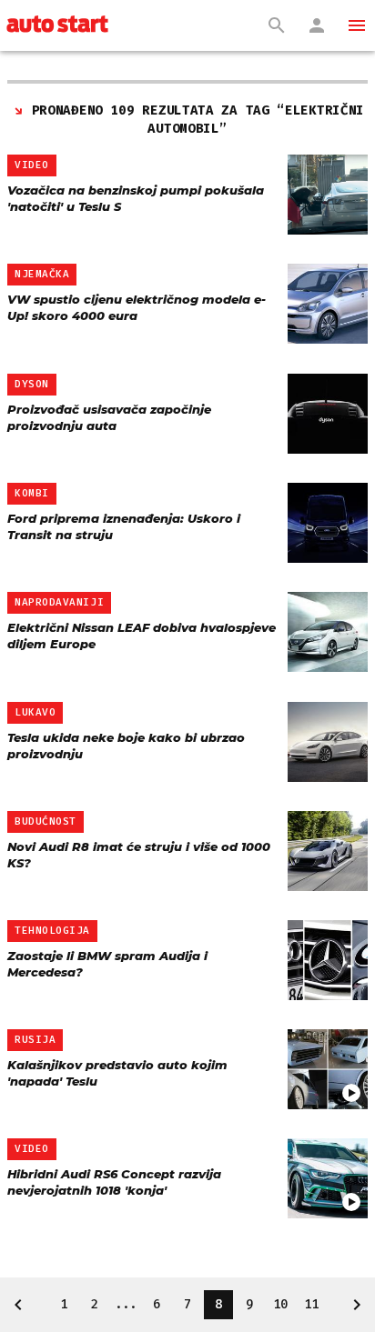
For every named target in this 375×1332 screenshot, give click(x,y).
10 (280, 1304)
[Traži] (276, 25)
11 (311, 1304)
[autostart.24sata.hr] (57, 25)
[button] (357, 25)
